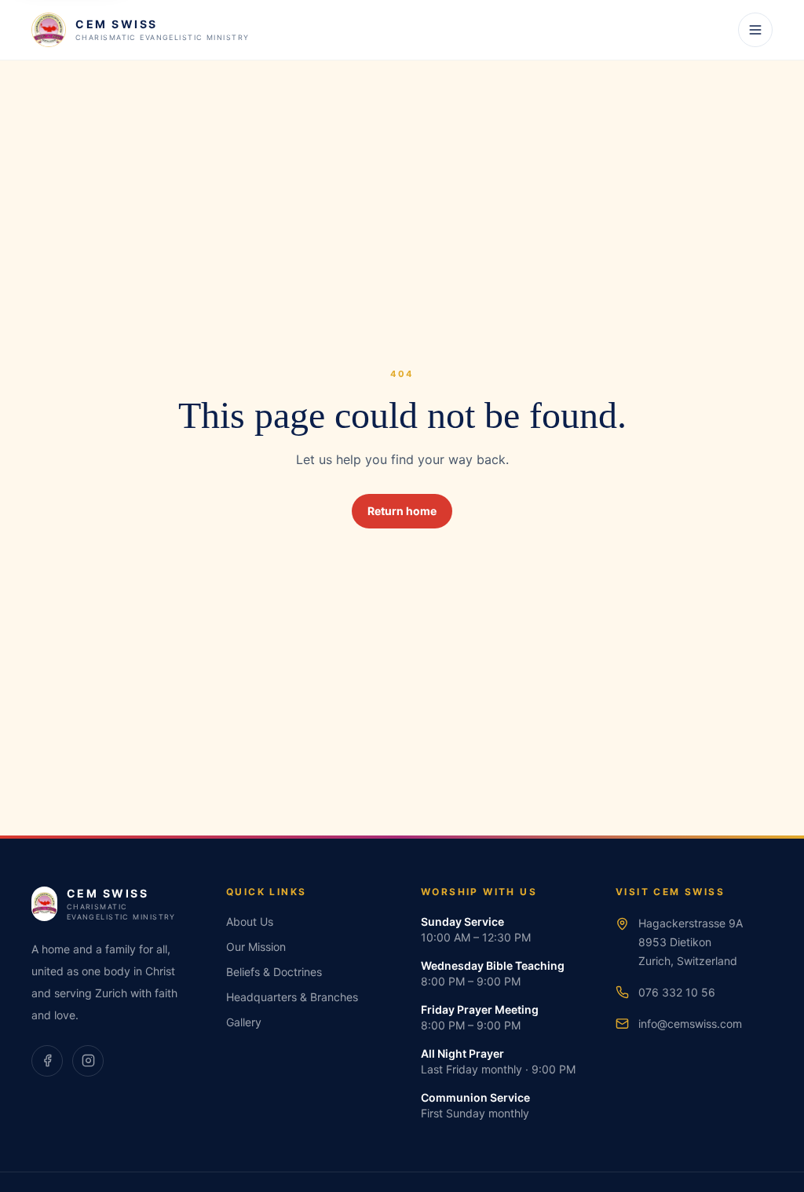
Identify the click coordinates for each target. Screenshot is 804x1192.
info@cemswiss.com (690, 1023)
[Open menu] (755, 30)
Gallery (243, 1022)
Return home (402, 510)
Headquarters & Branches (292, 997)
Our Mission (256, 946)
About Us (249, 921)
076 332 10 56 (676, 992)
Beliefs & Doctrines (274, 971)
